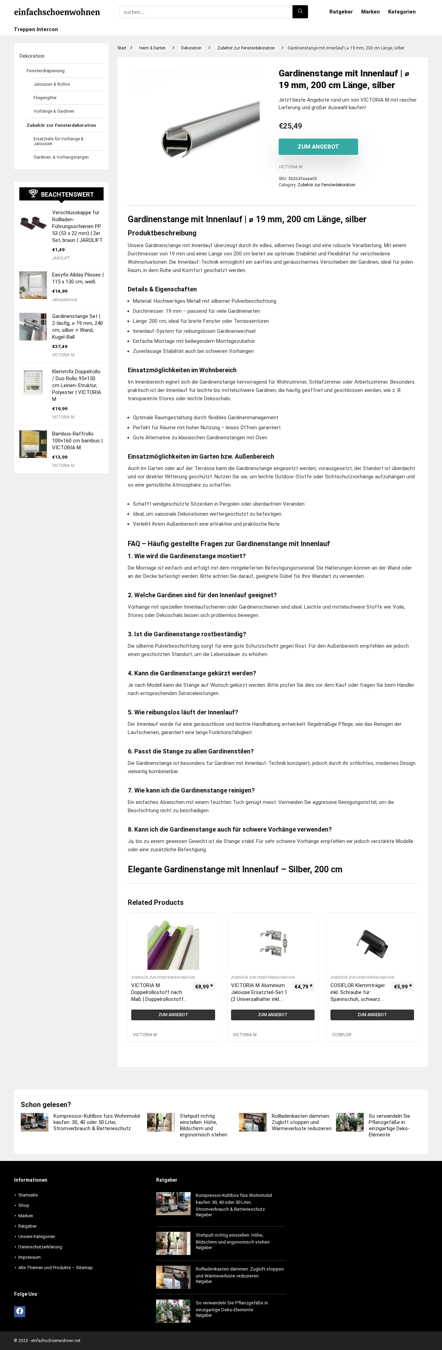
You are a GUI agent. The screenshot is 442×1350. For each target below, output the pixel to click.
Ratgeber (341, 12)
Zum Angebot (318, 146)
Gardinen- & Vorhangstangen (61, 157)
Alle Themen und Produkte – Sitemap (55, 1267)
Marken (370, 12)
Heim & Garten (152, 48)
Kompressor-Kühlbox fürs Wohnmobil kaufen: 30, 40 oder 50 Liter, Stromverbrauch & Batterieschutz (97, 1122)
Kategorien (402, 12)
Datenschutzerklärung (40, 1246)
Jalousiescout (64, 299)
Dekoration (191, 48)
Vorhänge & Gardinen (53, 111)
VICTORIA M (290, 166)
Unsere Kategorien (36, 1236)
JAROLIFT (61, 258)
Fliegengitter (45, 97)
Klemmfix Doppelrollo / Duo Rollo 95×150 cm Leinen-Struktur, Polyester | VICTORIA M (76, 385)
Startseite (28, 1195)
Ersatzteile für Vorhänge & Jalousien (58, 141)
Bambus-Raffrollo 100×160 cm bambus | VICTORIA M (77, 441)
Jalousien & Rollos (51, 84)
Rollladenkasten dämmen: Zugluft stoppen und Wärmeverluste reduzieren (302, 1122)
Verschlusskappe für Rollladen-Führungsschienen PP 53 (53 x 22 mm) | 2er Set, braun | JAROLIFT (77, 226)
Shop (23, 1205)
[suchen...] (300, 11)
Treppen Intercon (36, 29)
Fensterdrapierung (46, 70)
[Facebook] (19, 1311)
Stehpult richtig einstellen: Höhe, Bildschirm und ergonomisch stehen (203, 1125)
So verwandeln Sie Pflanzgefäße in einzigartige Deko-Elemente (389, 1125)
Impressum (29, 1257)
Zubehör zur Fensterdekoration (246, 48)
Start (121, 48)
